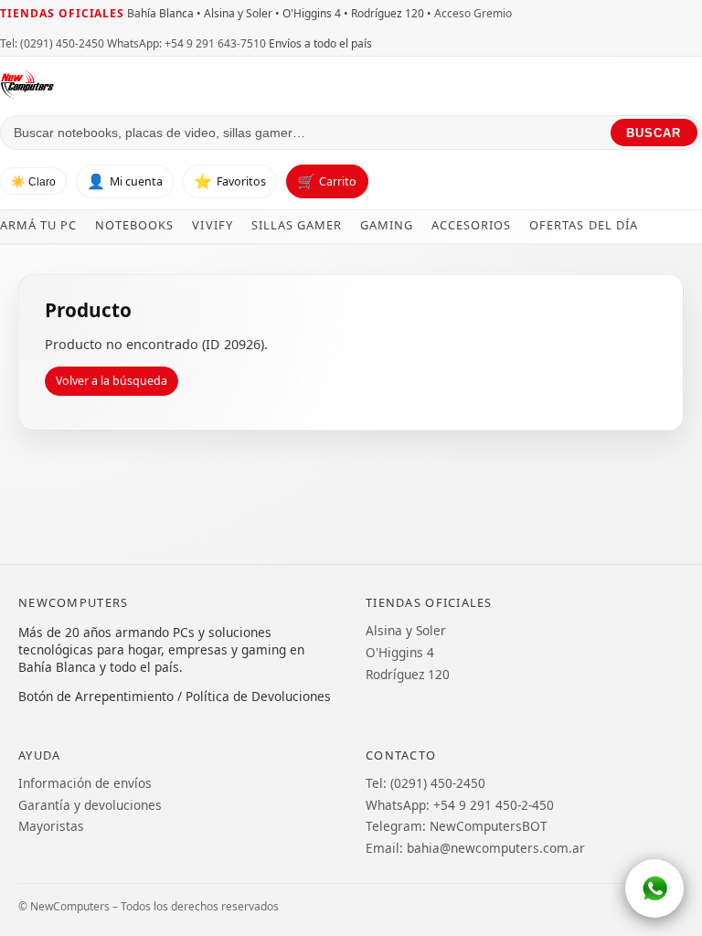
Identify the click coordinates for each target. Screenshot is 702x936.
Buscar (653, 133)
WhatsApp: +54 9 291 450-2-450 (460, 805)
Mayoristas (51, 826)
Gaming (386, 225)
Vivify (212, 225)
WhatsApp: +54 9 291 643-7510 (186, 43)
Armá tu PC (38, 225)
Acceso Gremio (473, 13)
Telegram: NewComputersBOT (457, 826)
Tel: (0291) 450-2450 (52, 43)
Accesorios (471, 225)
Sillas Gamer (296, 225)
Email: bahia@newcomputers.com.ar (475, 847)
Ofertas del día (583, 225)
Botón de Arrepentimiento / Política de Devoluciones (174, 696)
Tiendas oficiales (62, 13)
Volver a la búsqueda (111, 380)
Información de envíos (85, 783)
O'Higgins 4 (400, 652)
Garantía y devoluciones (90, 805)
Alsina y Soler (406, 630)
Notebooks (134, 225)
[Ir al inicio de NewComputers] (184, 84)
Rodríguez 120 (408, 674)
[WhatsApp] (654, 888)
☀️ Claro (33, 182)
